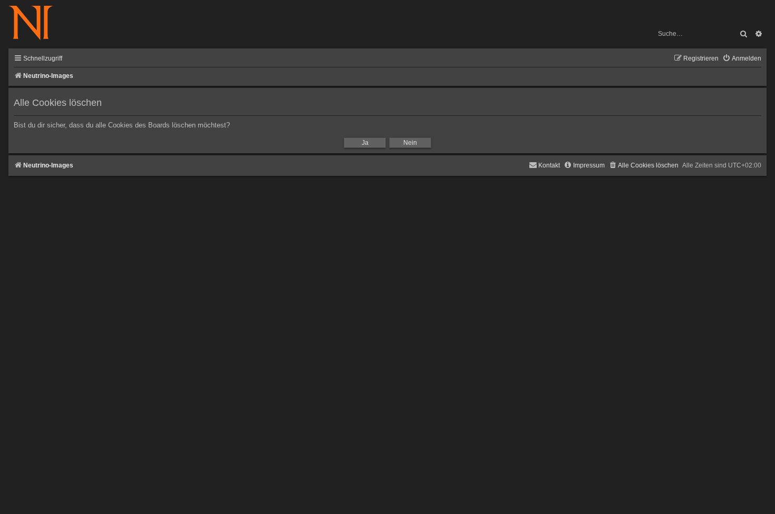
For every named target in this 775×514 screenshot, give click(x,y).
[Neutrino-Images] (36, 23)
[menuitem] (741, 59)
